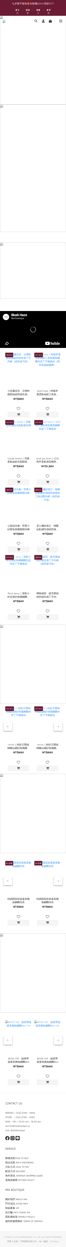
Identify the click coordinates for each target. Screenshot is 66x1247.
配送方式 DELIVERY (15, 1171)
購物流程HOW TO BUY (17, 1158)
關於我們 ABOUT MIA (16, 1199)
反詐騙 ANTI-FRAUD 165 (17, 1212)
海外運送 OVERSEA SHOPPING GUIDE (24, 1176)
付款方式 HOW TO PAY (17, 1167)
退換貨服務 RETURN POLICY (19, 1180)
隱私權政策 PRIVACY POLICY (20, 1217)
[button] (33, 329)
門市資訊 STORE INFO (16, 1204)
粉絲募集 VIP (12, 1208)
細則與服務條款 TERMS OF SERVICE (24, 1221)
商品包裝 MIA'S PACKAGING (19, 1162)
